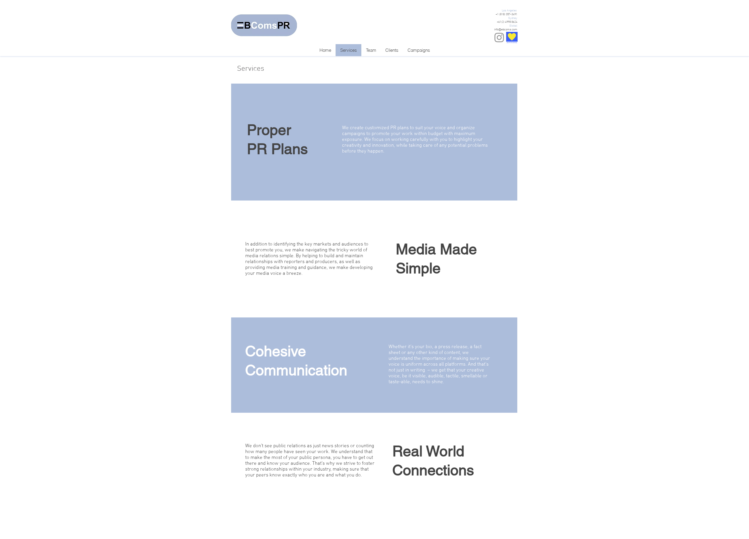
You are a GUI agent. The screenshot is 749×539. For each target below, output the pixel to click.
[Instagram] (499, 37)
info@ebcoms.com (505, 30)
